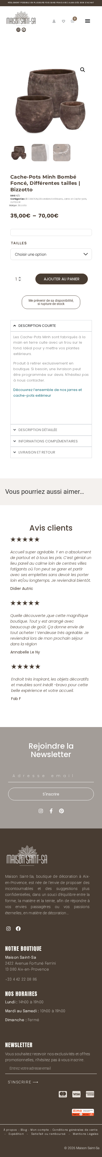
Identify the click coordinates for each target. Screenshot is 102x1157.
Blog (24, 1130)
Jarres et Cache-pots (75, 199)
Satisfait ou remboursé (48, 1134)
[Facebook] (24, 30)
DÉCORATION (31, 199)
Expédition (16, 1134)
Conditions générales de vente (74, 1130)
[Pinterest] (61, 810)
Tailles (19, 243)
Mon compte (39, 1130)
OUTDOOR (15, 202)
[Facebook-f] (51, 810)
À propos (10, 1130)
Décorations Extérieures (51, 199)
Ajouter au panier (61, 279)
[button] (83, 70)
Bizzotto (22, 205)
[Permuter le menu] (87, 21)
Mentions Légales (86, 1134)
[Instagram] (18, 30)
